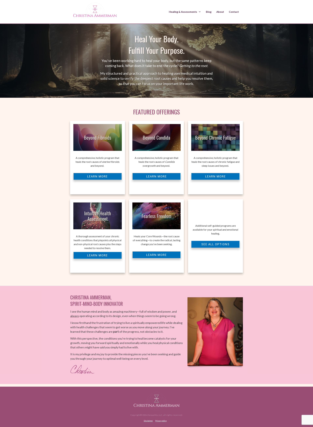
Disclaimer (148, 421)
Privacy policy (161, 421)
